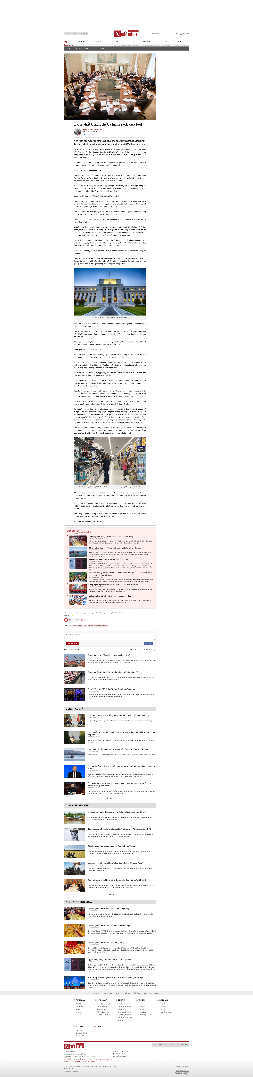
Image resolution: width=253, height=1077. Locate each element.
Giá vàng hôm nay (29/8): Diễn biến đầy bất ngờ (109, 925)
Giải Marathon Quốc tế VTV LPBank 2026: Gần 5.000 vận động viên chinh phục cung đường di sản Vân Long (120, 574)
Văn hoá (141, 1009)
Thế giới (69, 48)
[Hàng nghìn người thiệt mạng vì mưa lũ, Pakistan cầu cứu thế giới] (74, 817)
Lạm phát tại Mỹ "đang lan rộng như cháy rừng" (109, 655)
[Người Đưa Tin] (100, 1046)
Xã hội (131, 42)
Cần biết (162, 1009)
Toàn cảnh (81, 42)
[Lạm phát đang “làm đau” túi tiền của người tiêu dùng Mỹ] (74, 677)
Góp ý (75, 33)
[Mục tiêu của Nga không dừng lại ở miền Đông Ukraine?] (74, 851)
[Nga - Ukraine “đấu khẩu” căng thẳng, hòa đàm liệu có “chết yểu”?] (74, 885)
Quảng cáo (83, 33)
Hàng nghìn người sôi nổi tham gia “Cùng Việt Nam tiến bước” (114, 585)
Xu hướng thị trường (124, 1015)
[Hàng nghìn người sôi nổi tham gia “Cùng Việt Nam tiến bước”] (78, 589)
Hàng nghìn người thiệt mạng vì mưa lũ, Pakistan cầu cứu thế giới (117, 812)
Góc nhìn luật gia (102, 1007)
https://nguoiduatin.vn (70, 1051)
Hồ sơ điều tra (101, 1009)
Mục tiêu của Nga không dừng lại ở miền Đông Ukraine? (112, 846)
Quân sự (103, 48)
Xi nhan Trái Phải (81, 1033)
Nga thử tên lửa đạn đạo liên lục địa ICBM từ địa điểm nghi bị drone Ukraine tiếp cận (121, 733)
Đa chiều (164, 42)
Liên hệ (68, 33)
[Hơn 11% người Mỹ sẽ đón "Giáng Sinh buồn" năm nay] (74, 694)
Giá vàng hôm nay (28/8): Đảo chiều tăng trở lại (109, 908)
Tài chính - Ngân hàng (125, 1007)
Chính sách (79, 1007)
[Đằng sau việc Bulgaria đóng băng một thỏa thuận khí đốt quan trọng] (74, 720)
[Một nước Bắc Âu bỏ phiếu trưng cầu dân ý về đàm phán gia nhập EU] (74, 754)
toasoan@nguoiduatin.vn (72, 1071)
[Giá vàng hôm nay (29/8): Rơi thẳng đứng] (74, 947)
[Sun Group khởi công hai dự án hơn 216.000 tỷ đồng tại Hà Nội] (74, 982)
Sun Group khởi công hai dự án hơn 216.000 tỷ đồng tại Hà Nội (115, 977)
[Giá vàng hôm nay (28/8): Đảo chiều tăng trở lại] (74, 913)
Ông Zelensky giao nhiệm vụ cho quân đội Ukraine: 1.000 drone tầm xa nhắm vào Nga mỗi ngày (119, 784)
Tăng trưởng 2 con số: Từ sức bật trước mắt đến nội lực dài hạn (115, 548)
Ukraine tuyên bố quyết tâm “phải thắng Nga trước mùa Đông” (115, 863)
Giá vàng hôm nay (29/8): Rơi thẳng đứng (106, 942)
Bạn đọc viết (80, 1036)
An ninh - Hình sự (102, 1015)
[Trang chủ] (126, 33)
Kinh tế (116, 42)
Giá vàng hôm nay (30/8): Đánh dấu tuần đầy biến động (111, 537)
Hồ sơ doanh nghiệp (124, 1012)
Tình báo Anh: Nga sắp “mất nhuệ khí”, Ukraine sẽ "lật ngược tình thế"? (119, 829)
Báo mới (184, 1045)
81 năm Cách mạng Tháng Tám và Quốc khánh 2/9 (123, 45)
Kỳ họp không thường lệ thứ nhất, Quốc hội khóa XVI (93, 45)
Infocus (180, 42)
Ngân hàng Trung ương (101, 625)
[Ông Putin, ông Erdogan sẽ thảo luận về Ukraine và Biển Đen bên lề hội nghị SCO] (74, 771)
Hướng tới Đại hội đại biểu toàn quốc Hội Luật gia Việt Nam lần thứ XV (160, 45)
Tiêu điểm (79, 1004)
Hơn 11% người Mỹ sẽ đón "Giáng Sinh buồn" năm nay (112, 689)
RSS (154, 1045)
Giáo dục (141, 1007)
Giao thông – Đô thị (145, 1015)
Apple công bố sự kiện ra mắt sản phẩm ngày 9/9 (108, 559)
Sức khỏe (163, 1007)
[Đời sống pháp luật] (168, 1072)
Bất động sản (122, 1004)
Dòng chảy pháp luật (103, 1004)
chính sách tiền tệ (77, 625)
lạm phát (90, 625)
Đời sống (147, 42)
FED (85, 625)
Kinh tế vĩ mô (122, 1009)
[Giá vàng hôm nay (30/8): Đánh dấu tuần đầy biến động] (78, 540)
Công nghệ (121, 1020)
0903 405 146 (69, 1068)
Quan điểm (79, 1030)
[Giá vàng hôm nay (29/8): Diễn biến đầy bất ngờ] (74, 930)
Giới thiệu (163, 1045)
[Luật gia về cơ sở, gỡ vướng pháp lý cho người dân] (78, 600)
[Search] (176, 33)
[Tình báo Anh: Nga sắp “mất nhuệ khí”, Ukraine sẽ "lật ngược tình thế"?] (74, 834)
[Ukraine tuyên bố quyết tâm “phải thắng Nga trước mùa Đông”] (74, 868)
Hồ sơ (94, 48)
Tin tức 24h (174, 1045)
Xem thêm (110, 798)
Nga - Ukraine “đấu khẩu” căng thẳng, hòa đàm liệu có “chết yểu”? (117, 880)
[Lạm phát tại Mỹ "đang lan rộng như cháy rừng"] (74, 660)
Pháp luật (99, 42)
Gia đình (162, 1004)
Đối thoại (79, 1012)
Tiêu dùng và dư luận (125, 1017)
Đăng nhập (148, 643)
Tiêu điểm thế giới (82, 48)
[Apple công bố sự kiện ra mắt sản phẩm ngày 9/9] (78, 563)
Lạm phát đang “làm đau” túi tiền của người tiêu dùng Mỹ (113, 672)
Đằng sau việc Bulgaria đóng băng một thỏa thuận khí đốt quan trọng (118, 715)
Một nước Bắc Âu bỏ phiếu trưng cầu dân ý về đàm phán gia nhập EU (118, 749)
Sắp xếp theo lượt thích (136, 650)
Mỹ (70, 625)
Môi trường (142, 1012)
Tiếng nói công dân (103, 1012)
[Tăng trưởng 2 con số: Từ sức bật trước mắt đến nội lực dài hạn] (78, 552)
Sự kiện (78, 1009)
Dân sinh (141, 1004)
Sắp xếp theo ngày (151, 650)
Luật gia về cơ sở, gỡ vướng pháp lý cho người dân (110, 596)
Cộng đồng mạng (165, 1012)
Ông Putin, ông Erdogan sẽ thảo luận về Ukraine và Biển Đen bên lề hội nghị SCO (121, 767)
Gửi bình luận (72, 643)
